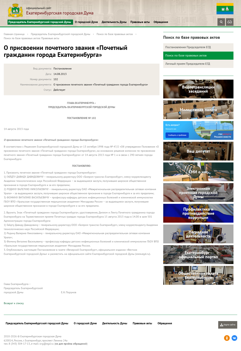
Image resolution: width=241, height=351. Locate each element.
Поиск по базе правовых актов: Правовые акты (31, 38)
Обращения (161, 22)
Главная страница (14, 34)
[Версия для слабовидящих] (229, 22)
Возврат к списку (14, 303)
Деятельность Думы (114, 22)
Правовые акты (140, 22)
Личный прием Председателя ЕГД (187, 63)
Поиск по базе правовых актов (115, 34)
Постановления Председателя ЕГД (188, 47)
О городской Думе (86, 22)
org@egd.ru (47, 343)
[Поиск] (221, 22)
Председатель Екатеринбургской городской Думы (39, 22)
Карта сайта (229, 324)
